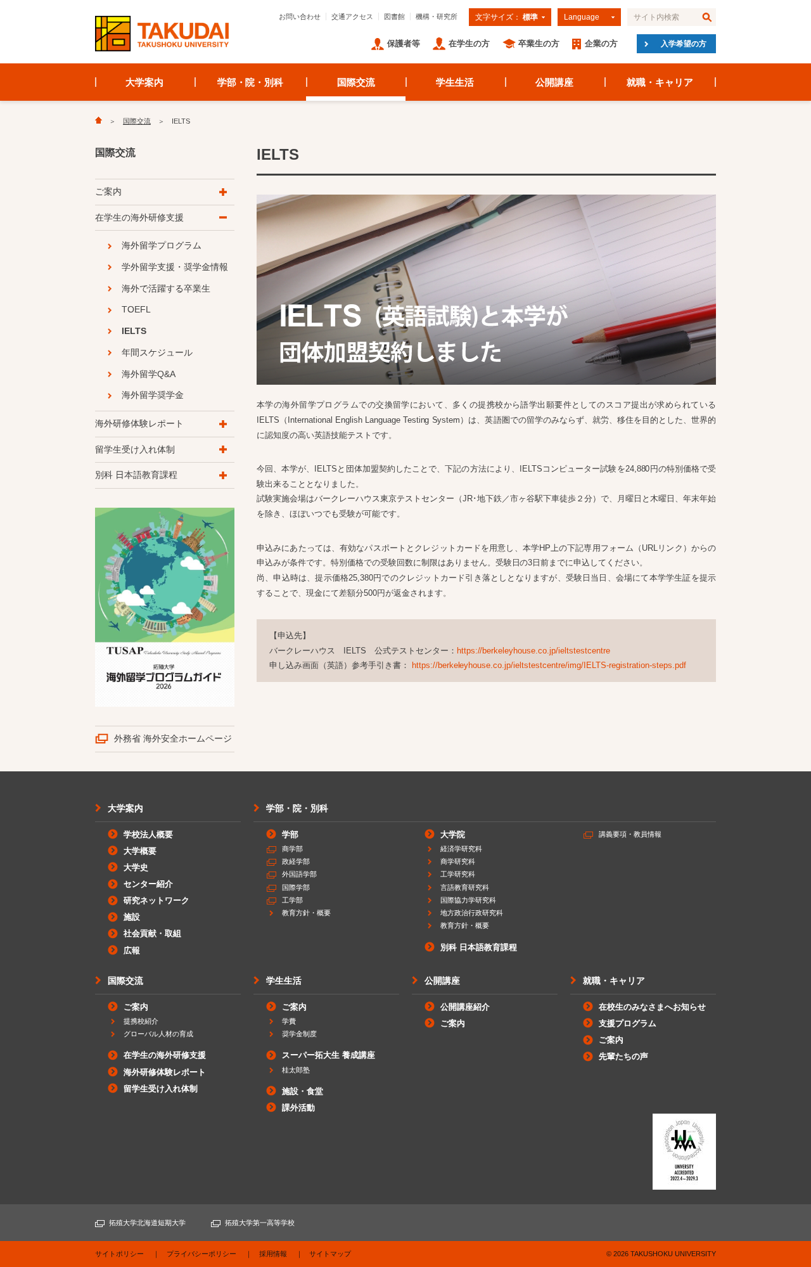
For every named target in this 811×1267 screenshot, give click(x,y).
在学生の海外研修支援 (139, 217)
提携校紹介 (141, 1021)
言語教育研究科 (464, 887)
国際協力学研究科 (468, 900)
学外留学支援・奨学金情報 (175, 267)
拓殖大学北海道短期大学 (147, 1222)
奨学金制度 (299, 1034)
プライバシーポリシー (201, 1253)
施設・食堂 (302, 1091)
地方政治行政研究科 (471, 912)
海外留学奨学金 (153, 395)
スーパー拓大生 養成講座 (328, 1055)
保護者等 (403, 43)
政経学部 (296, 861)
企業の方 (601, 43)
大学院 (452, 834)
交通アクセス (352, 16)
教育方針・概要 (306, 912)
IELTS (134, 331)
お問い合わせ (300, 16)
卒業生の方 (538, 43)
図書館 (394, 16)
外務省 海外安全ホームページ (173, 738)
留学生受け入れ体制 (135, 449)
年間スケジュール (157, 352)
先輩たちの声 (623, 1056)
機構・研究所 (436, 16)
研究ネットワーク (156, 900)
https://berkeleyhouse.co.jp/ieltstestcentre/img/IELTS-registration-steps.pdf (549, 665)
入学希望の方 (683, 43)
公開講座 (554, 82)
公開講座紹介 (465, 1007)
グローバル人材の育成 (158, 1034)
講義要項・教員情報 (630, 834)
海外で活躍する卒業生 (166, 288)
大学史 (136, 867)
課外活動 (298, 1107)
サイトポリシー (119, 1253)
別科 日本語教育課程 (136, 475)
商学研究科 (457, 861)
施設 (132, 917)
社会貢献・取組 (152, 933)
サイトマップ (330, 1253)
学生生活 (455, 82)
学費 (289, 1021)
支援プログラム (627, 1023)
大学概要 (140, 851)
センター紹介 (148, 884)
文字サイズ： (506, 17)
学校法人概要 (148, 834)
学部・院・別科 (250, 82)
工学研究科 (457, 874)
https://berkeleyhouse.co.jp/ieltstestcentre (533, 650)
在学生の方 (469, 43)
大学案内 (144, 82)
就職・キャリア (660, 82)
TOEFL (136, 309)
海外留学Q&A (149, 374)
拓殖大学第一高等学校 (260, 1222)
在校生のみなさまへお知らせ (652, 1007)
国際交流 (356, 82)
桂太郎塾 (296, 1070)
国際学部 (296, 887)
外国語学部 (299, 874)
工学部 (292, 900)
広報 (132, 950)
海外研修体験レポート (139, 423)
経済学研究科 (461, 848)
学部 (290, 834)
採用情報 (273, 1253)
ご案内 (108, 191)
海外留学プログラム (161, 245)
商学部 (292, 848)
